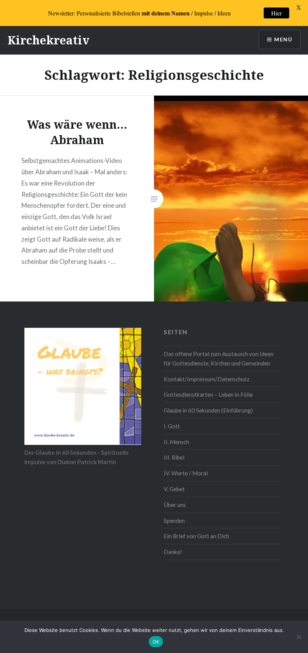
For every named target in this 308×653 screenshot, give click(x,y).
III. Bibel (174, 457)
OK (156, 642)
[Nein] (298, 637)
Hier (276, 13)
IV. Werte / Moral (186, 473)
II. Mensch (176, 441)
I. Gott (172, 426)
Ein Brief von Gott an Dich (196, 536)
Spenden (174, 520)
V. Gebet (174, 489)
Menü (283, 39)
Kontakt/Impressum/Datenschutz (206, 379)
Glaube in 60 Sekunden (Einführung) (208, 410)
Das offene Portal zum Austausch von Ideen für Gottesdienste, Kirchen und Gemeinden (218, 358)
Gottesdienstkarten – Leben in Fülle (208, 394)
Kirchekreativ (48, 40)
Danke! (173, 551)
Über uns (175, 504)
